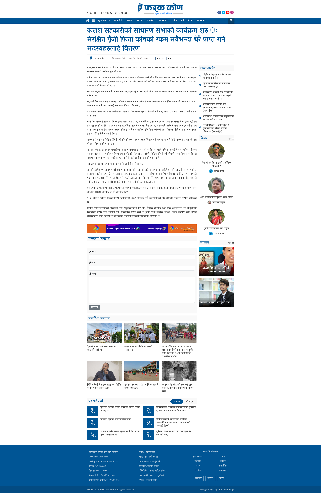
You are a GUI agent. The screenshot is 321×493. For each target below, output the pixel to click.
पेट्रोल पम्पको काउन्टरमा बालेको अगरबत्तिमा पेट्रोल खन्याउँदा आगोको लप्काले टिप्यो (173, 422)
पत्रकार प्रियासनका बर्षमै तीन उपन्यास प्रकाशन (216, 270)
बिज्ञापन (210, 478)
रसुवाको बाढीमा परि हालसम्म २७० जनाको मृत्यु (216, 85)
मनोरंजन (222, 471)
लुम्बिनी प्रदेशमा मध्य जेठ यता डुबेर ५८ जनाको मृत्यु (173, 433)
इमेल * (92, 263)
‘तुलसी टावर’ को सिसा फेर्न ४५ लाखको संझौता (101, 348)
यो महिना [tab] (189, 402)
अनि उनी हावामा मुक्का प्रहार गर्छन (216, 197)
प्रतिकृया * (93, 274)
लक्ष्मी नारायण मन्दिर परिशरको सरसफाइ (138, 348)
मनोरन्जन (201, 20)
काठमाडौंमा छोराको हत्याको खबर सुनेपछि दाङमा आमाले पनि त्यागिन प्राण (178, 388)
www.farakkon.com (98, 457)
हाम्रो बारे (198, 478)
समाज (129, 20)
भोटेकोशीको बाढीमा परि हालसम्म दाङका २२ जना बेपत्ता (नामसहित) (217, 107)
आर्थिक (198, 471)
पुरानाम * (93, 252)
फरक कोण (99, 58)
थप (229, 139)
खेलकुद (223, 461)
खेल (175, 20)
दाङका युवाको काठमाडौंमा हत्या (115, 419)
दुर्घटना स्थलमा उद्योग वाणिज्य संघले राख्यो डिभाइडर (141, 387)
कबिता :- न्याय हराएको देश (215, 302)
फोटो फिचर (186, 20)
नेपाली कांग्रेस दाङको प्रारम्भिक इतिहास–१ (216, 165)
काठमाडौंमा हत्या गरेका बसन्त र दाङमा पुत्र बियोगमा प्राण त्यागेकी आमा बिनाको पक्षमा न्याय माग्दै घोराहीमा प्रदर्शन (177, 351)
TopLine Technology (224, 490)
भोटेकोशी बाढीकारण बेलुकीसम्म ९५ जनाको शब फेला (218, 118)
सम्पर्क (221, 478)
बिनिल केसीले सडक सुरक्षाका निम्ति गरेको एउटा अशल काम (104, 387)
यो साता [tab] (177, 402)
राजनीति (118, 20)
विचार (139, 20)
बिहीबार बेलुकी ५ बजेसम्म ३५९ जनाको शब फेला (217, 76)
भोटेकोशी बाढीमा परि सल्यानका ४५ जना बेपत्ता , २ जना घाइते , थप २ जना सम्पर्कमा (218, 95)
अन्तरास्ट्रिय (163, 20)
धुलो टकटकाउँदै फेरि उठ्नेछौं (216, 228)
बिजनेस (150, 20)
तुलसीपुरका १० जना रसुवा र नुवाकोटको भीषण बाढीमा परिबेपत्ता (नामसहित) (216, 128)
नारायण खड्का (219, 202)
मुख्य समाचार (104, 20)
